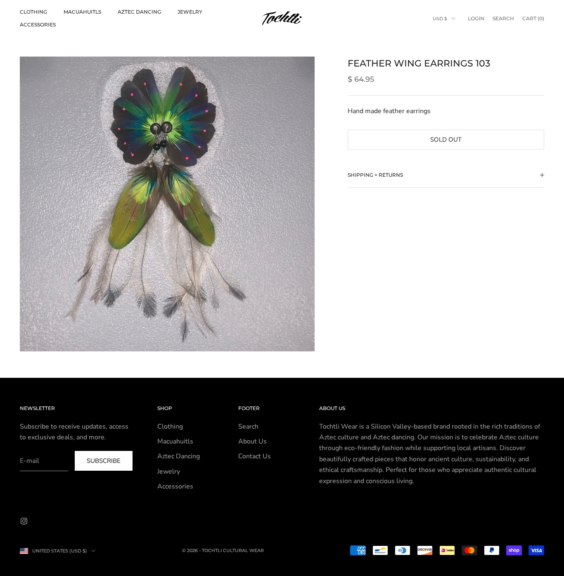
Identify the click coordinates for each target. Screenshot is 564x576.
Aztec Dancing (139, 12)
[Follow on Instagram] (24, 521)
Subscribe (104, 461)
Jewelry (190, 12)
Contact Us (254, 456)
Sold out (446, 139)
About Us (252, 441)
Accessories (38, 24)
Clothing (33, 12)
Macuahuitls (82, 12)
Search (248, 426)
